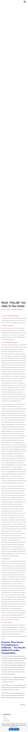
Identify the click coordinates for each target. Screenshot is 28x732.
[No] (26, 727)
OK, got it (13, 729)
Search (22, 704)
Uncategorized (17, 309)
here (17, 727)
